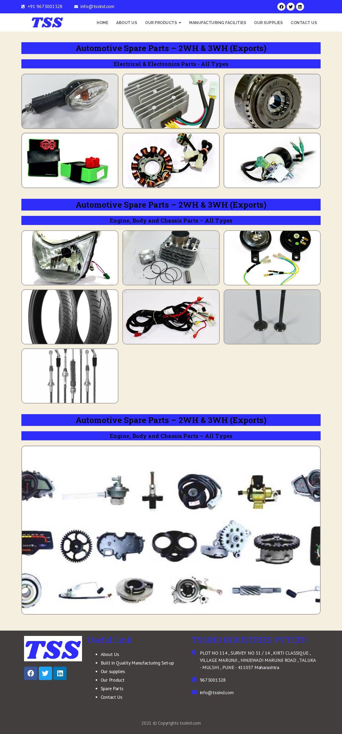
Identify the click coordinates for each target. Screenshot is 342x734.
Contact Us (111, 697)
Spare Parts (112, 688)
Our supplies (113, 671)
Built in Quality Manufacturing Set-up (137, 663)
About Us (110, 654)
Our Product (113, 680)
